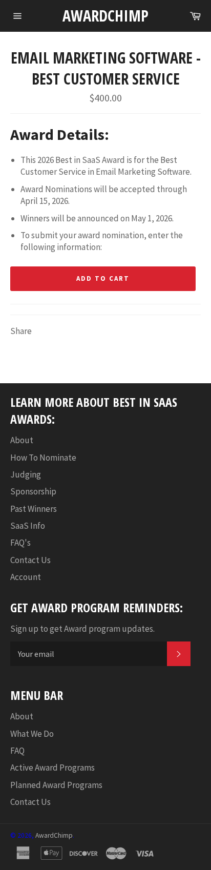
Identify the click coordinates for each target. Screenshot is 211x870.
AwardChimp (105, 15)
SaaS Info (27, 525)
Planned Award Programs (56, 785)
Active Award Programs (52, 767)
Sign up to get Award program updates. (82, 628)
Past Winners (33, 508)
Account (25, 577)
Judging (25, 474)
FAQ (17, 750)
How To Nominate (43, 457)
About (21, 440)
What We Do (32, 733)
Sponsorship (33, 491)
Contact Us (30, 560)
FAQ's (20, 542)
